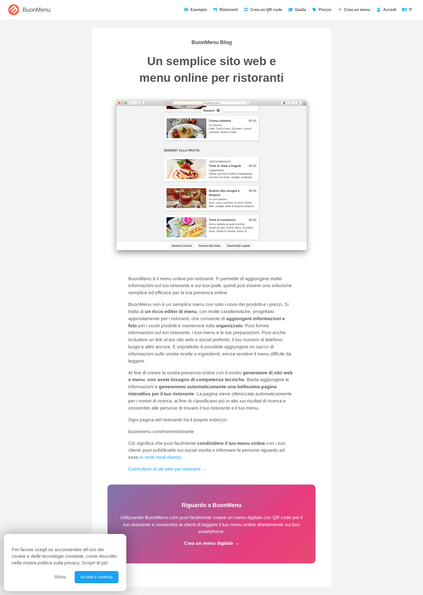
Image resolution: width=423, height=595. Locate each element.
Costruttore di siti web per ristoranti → (167, 469)
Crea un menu (357, 10)
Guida (300, 10)
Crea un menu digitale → (211, 543)
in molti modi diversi (160, 457)
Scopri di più (95, 562)
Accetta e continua (97, 577)
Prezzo (325, 10)
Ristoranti (229, 10)
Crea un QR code (266, 10)
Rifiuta (60, 577)
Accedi (389, 10)
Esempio (198, 10)
